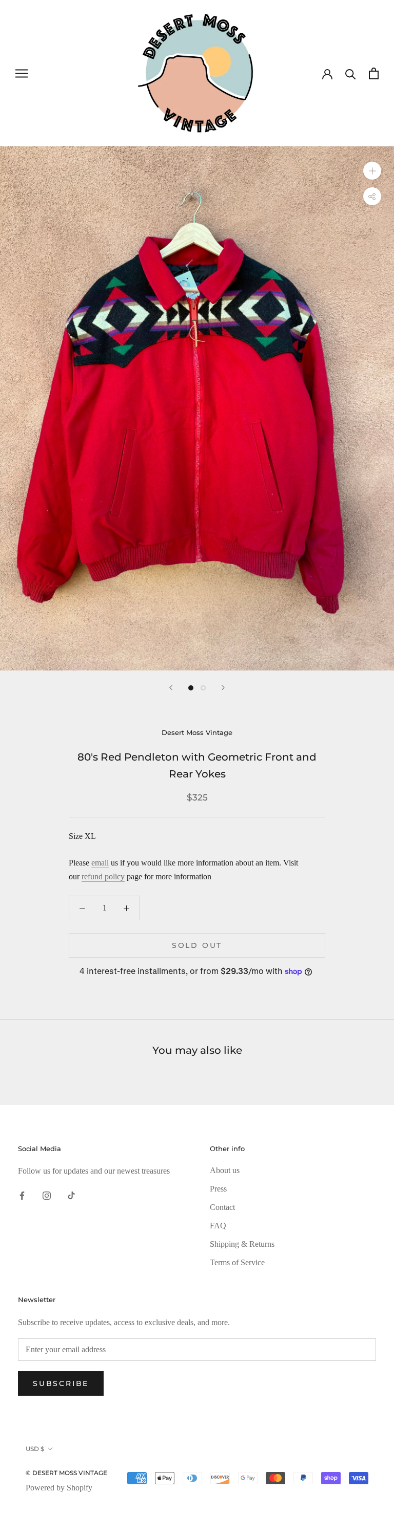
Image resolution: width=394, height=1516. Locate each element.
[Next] (223, 687)
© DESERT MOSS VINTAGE (66, 1473)
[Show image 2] (203, 687)
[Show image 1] (190, 687)
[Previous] (170, 687)
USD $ (35, 1449)
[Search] (350, 73)
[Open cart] (374, 73)
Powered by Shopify (59, 1487)
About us (225, 1170)
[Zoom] (372, 171)
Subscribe (61, 1383)
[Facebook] (22, 1195)
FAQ (218, 1225)
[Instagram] (47, 1195)
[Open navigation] (21, 73)
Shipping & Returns (242, 1244)
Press (218, 1188)
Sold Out (197, 945)
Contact (222, 1207)
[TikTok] (71, 1195)
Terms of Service (237, 1262)
